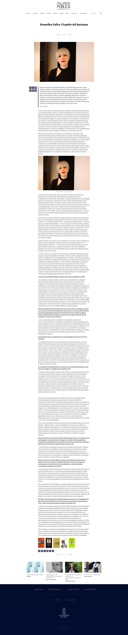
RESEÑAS (61, 13)
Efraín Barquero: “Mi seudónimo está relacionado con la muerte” (54, 576)
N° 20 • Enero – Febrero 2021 (92, 574)
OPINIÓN (48, 13)
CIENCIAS (42, 13)
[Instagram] (94, 13)
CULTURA (28, 13)
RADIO (67, 13)
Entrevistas (48, 579)
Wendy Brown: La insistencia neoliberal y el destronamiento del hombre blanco (73, 577)
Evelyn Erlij (58, 34)
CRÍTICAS (55, 13)
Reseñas (29, 576)
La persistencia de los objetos (35, 574)
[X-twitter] (92, 13)
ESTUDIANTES (83, 13)
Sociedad (54, 579)
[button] (30, 88)
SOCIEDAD (35, 13)
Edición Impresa (88, 576)
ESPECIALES (74, 13)
